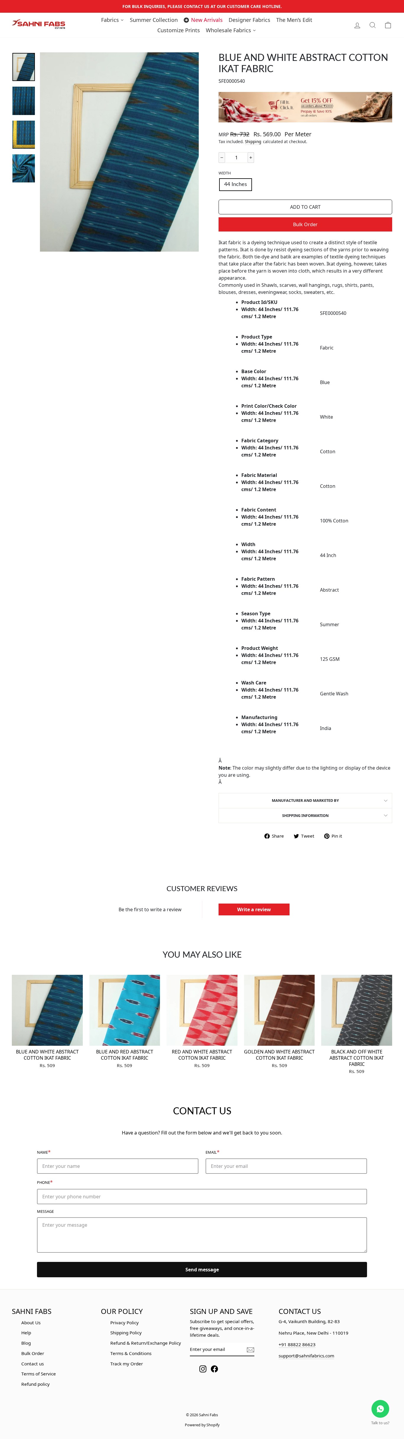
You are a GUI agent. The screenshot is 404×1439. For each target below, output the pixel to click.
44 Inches (235, 184)
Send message (202, 1269)
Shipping (253, 141)
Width (225, 173)
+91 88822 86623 (297, 1344)
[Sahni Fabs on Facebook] (214, 1368)
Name (44, 1151)
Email (212, 1151)
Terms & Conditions (130, 1353)
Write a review (254, 909)
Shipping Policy (126, 1333)
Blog (26, 1343)
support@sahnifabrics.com (306, 1356)
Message (45, 1211)
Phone (45, 1182)
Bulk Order (305, 224)
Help (26, 1333)
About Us (31, 1322)
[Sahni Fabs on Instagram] (202, 1368)
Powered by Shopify (202, 1424)
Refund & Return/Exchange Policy (145, 1343)
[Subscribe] (250, 1350)
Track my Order (126, 1364)
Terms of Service (38, 1374)
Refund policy (35, 1384)
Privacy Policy (124, 1322)
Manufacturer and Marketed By (305, 800)
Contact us (32, 1364)
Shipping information (305, 815)
